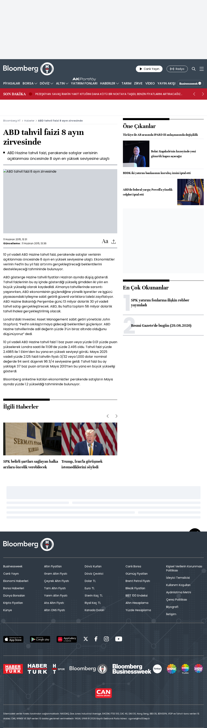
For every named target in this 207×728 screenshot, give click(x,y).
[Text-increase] (105, 241)
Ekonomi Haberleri (15, 581)
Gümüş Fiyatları (137, 574)
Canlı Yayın (11, 574)
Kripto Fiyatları (13, 603)
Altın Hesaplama (137, 603)
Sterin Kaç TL (94, 596)
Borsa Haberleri (13, 588)
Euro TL (90, 588)
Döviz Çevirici (94, 574)
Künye (7, 610)
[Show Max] (199, 668)
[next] (203, 94)
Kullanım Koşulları (178, 585)
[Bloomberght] (28, 68)
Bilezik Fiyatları (135, 588)
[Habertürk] (13, 668)
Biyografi (172, 607)
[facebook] (96, 639)
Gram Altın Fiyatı (55, 574)
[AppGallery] (67, 639)
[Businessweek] (137, 668)
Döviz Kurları (93, 566)
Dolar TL (90, 581)
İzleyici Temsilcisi (178, 578)
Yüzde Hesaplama (138, 610)
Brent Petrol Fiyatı (138, 581)
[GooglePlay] (40, 639)
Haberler (29, 120)
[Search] (193, 69)
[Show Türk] (185, 668)
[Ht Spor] (58, 668)
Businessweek (12, 566)
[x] (85, 639)
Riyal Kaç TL (93, 603)
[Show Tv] (171, 668)
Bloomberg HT (12, 120)
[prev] (194, 94)
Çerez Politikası (176, 600)
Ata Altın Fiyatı (54, 603)
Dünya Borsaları (14, 596)
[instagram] (106, 639)
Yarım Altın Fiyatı (55, 596)
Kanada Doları (94, 610)
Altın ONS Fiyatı (54, 610)
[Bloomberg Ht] (89, 668)
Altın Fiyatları (53, 566)
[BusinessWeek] (190, 83)
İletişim (171, 614)
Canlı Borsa (133, 566)
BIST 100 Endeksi (137, 596)
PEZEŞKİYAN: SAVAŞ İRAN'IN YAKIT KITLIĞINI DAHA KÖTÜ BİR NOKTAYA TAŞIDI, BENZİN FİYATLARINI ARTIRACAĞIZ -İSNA (108, 94)
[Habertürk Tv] (37, 668)
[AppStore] (13, 639)
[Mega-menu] (202, 69)
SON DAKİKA (14, 94)
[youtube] (118, 639)
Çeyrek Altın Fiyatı (56, 581)
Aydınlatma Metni (178, 592)
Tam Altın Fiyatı (55, 588)
